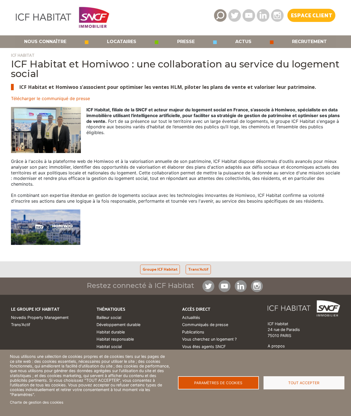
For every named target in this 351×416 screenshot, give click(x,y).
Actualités (191, 317)
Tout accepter (303, 383)
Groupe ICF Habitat (160, 269)
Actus (243, 41)
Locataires (121, 41)
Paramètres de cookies (218, 383)
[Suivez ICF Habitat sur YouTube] (248, 15)
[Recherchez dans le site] (220, 15)
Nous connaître (45, 41)
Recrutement (309, 41)
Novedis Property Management (40, 317)
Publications (193, 332)
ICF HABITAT (22, 55)
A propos (276, 346)
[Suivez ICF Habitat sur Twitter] (234, 15)
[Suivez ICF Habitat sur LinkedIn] (263, 15)
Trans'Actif (198, 269)
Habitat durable (111, 332)
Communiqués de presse (205, 324)
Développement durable (118, 324)
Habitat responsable (115, 339)
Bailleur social (109, 317)
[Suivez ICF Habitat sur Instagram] (277, 15)
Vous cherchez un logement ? (209, 339)
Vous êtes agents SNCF (204, 346)
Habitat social (109, 346)
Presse (186, 41)
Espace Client (311, 16)
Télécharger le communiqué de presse (51, 98)
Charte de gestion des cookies (36, 402)
